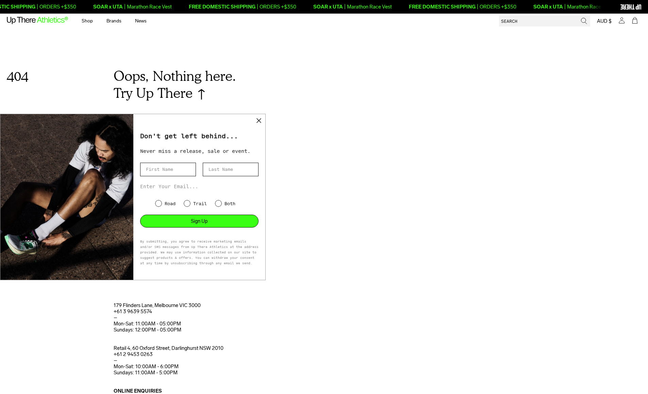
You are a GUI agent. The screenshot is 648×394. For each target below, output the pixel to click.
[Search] (584, 21)
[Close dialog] (259, 120)
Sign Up (199, 221)
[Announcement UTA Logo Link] (619, 7)
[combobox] (544, 21)
